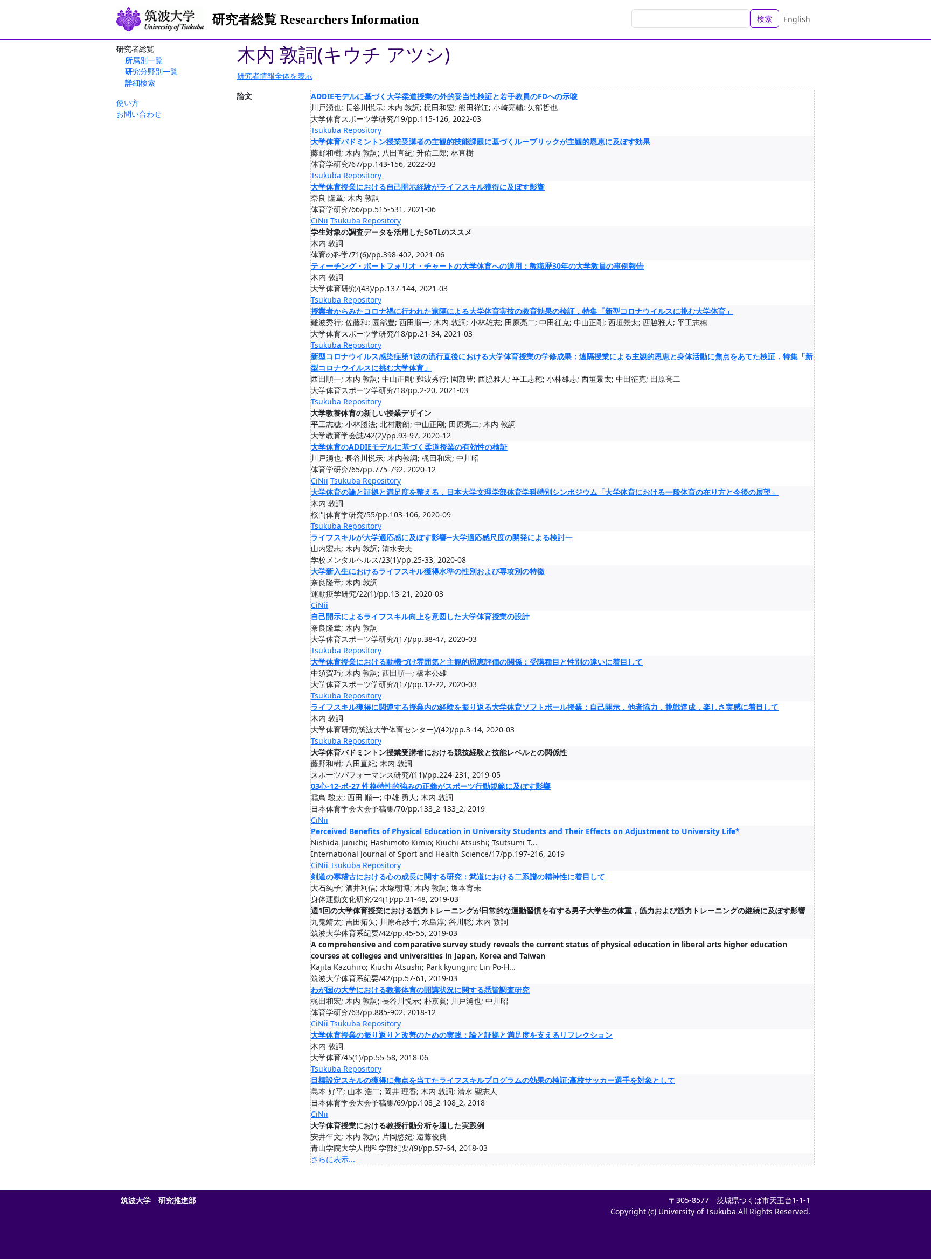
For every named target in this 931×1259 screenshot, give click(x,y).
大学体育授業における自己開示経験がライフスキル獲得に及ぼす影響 (428, 186)
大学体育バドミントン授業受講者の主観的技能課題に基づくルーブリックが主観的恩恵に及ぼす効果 (480, 141)
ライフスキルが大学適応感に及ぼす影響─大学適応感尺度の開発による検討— (442, 537)
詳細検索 (140, 83)
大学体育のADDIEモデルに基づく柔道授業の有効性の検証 (409, 447)
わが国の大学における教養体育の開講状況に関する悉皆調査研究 (420, 989)
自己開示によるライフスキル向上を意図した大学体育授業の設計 (420, 616)
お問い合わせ (139, 114)
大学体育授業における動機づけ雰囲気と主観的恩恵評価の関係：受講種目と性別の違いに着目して (477, 661)
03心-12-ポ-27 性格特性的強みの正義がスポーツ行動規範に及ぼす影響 (431, 786)
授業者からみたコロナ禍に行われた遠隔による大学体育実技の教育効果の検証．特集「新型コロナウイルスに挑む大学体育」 (522, 311)
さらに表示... (333, 1159)
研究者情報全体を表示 (274, 76)
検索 (764, 18)
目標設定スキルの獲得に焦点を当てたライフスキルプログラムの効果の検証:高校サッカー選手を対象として (493, 1080)
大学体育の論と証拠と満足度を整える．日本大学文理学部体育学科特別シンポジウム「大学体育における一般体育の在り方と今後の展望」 (545, 492)
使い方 (127, 102)
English (796, 19)
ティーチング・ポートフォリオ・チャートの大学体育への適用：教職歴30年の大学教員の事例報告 (477, 266)
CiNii (319, 220)
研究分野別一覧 (151, 71)
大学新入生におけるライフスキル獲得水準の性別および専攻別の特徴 (428, 571)
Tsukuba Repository (346, 130)
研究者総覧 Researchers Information (315, 19)
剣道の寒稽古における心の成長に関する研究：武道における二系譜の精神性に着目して (458, 876)
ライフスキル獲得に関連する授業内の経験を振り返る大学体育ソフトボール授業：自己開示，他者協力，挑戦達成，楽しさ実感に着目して (545, 707)
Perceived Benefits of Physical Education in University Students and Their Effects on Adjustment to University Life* (525, 831)
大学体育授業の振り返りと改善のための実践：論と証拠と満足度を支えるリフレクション (462, 1035)
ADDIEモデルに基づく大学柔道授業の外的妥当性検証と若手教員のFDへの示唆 (444, 96)
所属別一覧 (144, 60)
